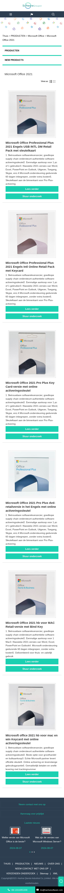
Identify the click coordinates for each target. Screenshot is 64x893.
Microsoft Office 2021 (18, 74)
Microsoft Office (36, 36)
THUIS (7, 863)
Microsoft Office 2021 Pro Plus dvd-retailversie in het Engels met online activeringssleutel (31, 506)
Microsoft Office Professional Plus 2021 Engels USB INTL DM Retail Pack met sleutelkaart (30, 146)
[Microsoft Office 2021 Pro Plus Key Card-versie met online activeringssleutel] (32, 354)
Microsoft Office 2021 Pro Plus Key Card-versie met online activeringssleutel (30, 386)
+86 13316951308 (19, 890)
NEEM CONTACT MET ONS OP (31, 868)
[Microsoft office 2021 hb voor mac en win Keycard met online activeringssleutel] (32, 707)
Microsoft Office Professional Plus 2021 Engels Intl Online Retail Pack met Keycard (30, 266)
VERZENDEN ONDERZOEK (20, 873)
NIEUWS (38, 863)
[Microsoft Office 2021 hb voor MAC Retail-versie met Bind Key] (32, 595)
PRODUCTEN (18, 36)
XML (55, 873)
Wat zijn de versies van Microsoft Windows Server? (47, 839)
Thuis (5, 36)
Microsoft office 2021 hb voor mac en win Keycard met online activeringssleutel (32, 739)
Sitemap (44, 873)
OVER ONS (54, 863)
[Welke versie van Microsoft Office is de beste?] (15, 830)
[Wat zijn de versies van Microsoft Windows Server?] (46, 830)
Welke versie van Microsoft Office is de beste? (16, 839)
